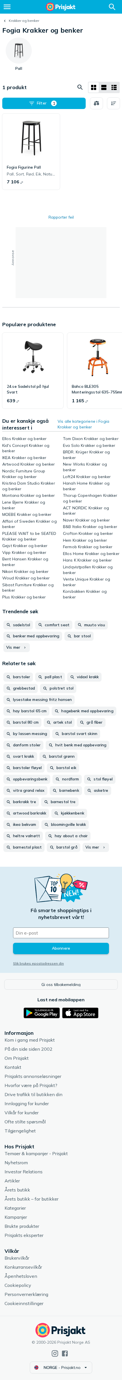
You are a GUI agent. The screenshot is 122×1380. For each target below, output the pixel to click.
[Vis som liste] (104, 87)
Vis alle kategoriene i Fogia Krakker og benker (83, 424)
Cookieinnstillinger (24, 1303)
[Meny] (7, 6)
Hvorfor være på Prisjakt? (31, 1085)
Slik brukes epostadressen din (38, 963)
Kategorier (15, 1208)
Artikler (12, 1181)
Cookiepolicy (18, 1285)
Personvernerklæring (26, 1294)
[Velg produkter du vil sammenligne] (96, 103)
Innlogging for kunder (27, 1103)
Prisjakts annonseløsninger (33, 1076)
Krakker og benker (24, 20)
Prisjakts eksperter (24, 1235)
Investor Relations (24, 1171)
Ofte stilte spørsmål (25, 1121)
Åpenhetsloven (21, 1276)
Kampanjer (16, 1217)
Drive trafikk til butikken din (33, 1094)
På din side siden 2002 (28, 1049)
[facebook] (65, 1353)
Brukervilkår (17, 1258)
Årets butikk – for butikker (31, 1199)
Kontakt (13, 1067)
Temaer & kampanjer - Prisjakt (36, 1153)
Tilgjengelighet (20, 1131)
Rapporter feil (61, 217)
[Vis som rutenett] (94, 87)
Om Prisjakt (17, 1058)
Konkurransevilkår (23, 1267)
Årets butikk (17, 1190)
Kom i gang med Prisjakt (30, 1040)
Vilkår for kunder (22, 1112)
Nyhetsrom (16, 1162)
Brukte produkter (22, 1226)
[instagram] (55, 1353)
